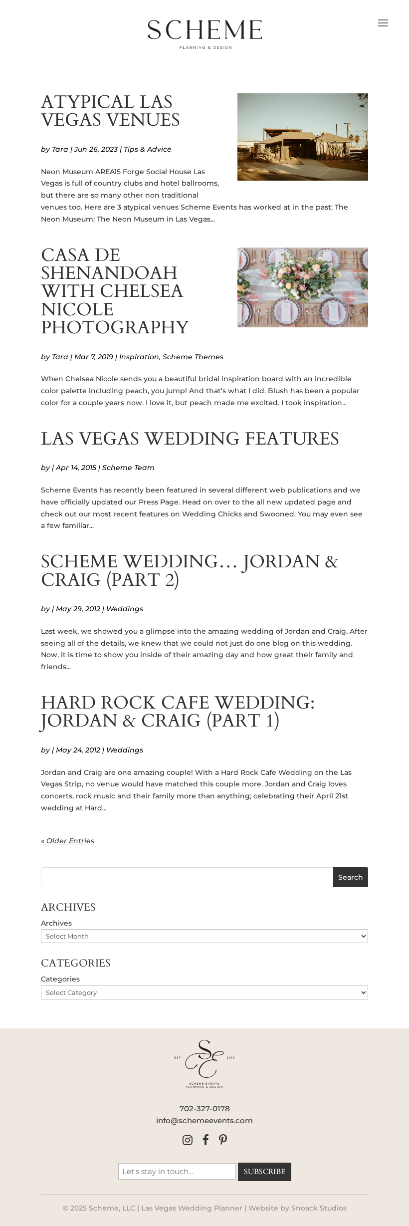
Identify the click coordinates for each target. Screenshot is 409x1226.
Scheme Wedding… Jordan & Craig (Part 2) (190, 570)
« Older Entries (67, 840)
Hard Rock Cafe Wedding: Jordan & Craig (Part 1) (178, 712)
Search (350, 877)
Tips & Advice (148, 149)
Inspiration (139, 356)
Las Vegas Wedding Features (190, 439)
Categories (60, 979)
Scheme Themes (193, 356)
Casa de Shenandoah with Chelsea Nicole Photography (115, 291)
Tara (60, 149)
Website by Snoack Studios (297, 1208)
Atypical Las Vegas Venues (110, 111)
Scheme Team (128, 467)
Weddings (124, 608)
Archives (56, 923)
